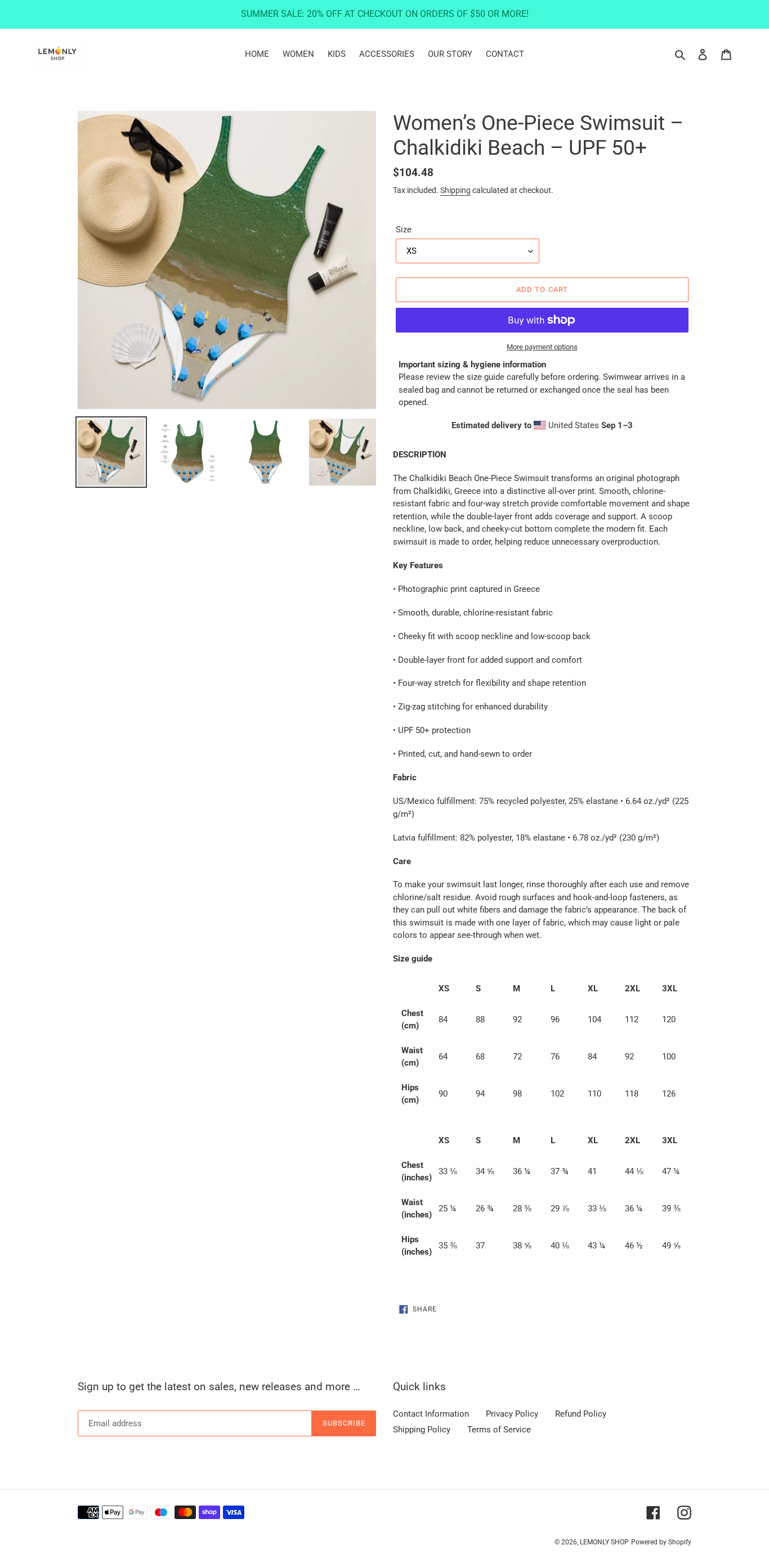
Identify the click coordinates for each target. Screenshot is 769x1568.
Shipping (455, 190)
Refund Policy (580, 1414)
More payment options (542, 347)
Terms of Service (499, 1430)
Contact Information (431, 1414)
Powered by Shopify (661, 1542)
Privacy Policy (512, 1414)
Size (404, 229)
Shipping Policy (421, 1430)
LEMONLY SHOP (604, 1542)
